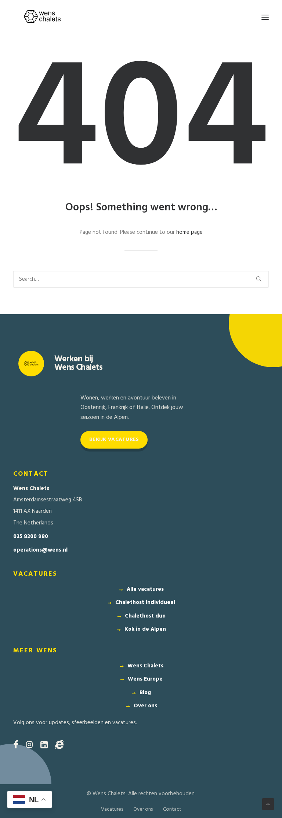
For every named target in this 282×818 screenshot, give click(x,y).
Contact (172, 809)
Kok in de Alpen (145, 629)
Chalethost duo (145, 616)
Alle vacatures (145, 589)
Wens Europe (145, 679)
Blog (145, 692)
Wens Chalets (145, 666)
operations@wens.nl (40, 550)
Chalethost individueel (145, 602)
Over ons (145, 706)
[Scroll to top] (268, 804)
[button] (265, 17)
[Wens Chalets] (42, 17)
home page (189, 232)
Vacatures (112, 809)
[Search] (141, 279)
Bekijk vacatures (114, 439)
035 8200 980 (30, 537)
